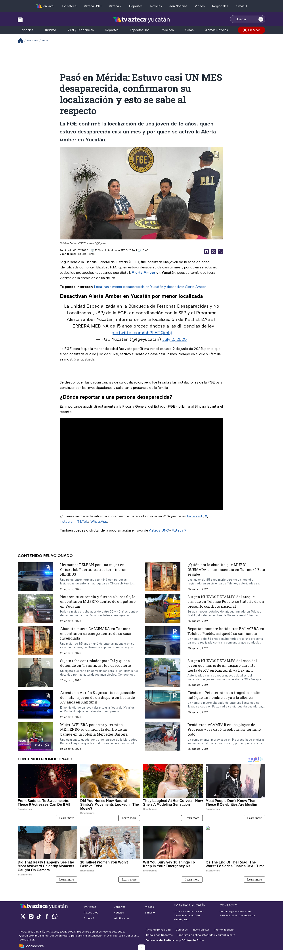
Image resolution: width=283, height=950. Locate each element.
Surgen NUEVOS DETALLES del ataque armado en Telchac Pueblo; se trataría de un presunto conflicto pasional (225, 601)
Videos (200, 6)
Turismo (50, 30)
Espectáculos (139, 30)
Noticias (156, 6)
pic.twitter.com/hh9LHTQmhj (141, 332)
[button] (141, 947)
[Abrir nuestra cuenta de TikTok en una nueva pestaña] (39, 916)
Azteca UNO (92, 6)
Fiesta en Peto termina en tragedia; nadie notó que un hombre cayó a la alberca (223, 695)
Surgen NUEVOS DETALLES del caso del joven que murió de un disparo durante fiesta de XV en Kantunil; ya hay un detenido (222, 667)
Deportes (136, 6)
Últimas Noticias (216, 30)
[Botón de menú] (20, 19)
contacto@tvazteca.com (235, 911)
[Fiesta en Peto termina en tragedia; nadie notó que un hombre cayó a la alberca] (162, 704)
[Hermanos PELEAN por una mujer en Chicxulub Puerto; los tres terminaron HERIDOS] (35, 576)
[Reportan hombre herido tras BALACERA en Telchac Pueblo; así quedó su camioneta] (162, 640)
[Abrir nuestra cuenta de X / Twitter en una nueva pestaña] (23, 916)
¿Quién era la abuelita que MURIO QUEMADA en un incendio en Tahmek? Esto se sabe (226, 569)
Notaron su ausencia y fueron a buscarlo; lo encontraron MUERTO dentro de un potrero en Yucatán (98, 601)
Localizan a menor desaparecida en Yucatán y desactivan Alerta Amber (150, 287)
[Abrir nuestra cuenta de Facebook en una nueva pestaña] (47, 916)
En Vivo (254, 30)
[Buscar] (260, 19)
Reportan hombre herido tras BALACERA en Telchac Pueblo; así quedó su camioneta (225, 631)
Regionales (220, 6)
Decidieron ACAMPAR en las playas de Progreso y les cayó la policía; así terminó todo (224, 729)
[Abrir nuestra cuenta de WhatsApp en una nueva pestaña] (54, 916)
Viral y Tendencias (81, 30)
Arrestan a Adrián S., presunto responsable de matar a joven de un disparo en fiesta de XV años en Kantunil (97, 697)
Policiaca (167, 30)
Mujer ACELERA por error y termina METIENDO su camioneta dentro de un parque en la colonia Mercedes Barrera (94, 729)
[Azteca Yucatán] (141, 19)
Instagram (67, 521)
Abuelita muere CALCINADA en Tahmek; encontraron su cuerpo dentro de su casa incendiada (95, 633)
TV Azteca (69, 6)
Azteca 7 (115, 6)
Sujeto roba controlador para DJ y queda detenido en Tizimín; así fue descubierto (95, 663)
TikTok (82, 521)
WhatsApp (98, 521)
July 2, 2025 (174, 339)
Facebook (195, 516)
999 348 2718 (228, 915)
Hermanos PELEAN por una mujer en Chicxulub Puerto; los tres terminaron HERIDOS (93, 569)
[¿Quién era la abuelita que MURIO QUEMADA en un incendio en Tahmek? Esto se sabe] (162, 576)
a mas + (241, 6)
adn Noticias (178, 6)
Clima (189, 30)
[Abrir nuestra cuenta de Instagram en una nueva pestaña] (31, 916)
